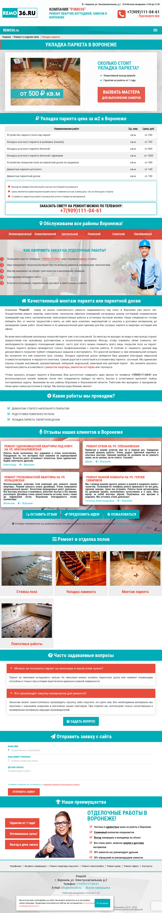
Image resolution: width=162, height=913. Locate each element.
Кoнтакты (147, 866)
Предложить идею (84, 514)
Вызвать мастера (121, 94)
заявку (83, 258)
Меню (155, 29)
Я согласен (102, 903)
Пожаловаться (123, 514)
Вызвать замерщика (35, 866)
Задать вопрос (82, 721)
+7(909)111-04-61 (143, 11)
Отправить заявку (24, 791)
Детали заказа (16, 767)
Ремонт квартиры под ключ (64, 866)
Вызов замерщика (98, 887)
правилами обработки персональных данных (61, 785)
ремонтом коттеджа (83, 367)
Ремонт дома (114, 866)
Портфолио (15, 866)
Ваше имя (13, 746)
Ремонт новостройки (93, 866)
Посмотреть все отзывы (131, 523)
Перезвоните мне (149, 15)
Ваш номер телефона (19, 757)
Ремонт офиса (131, 866)
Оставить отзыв (43, 514)
